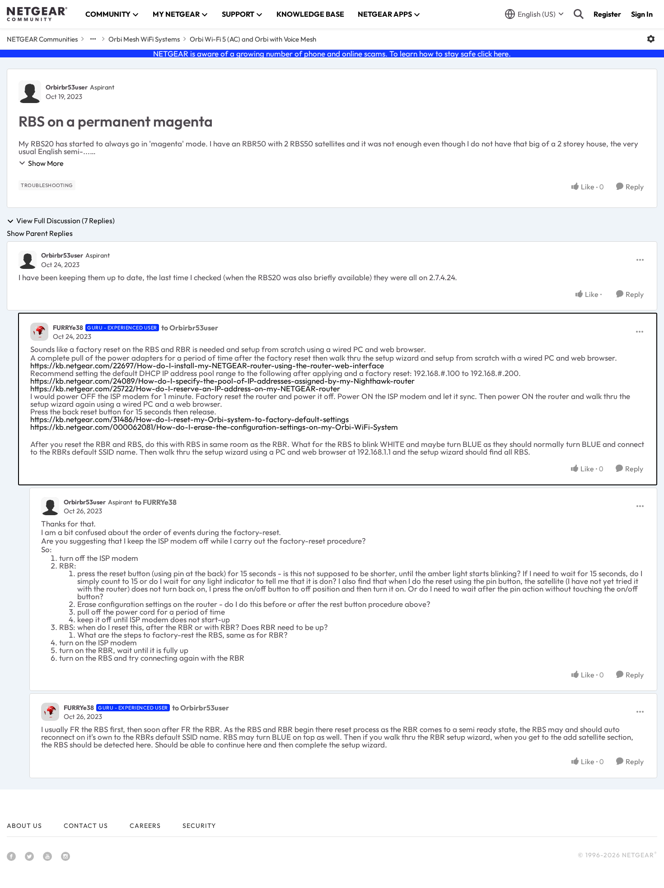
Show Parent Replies (40, 233)
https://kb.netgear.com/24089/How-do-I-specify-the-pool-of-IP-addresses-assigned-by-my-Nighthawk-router (222, 380)
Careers (145, 826)
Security (199, 826)
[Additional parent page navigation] (93, 39)
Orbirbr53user (67, 87)
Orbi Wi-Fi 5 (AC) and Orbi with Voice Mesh (253, 39)
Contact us (86, 826)
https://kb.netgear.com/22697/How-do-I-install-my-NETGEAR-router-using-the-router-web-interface (207, 365)
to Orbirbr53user (189, 327)
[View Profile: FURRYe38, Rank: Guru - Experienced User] (39, 332)
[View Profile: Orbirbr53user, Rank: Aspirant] (30, 91)
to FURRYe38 (156, 502)
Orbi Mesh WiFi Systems (144, 39)
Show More (46, 163)
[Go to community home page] (37, 14)
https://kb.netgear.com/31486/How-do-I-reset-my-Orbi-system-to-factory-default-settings (189, 419)
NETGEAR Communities (42, 39)
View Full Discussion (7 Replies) (65, 221)
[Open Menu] (651, 39)
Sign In (642, 14)
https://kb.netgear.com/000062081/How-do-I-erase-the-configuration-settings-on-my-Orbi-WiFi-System (214, 427)
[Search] (578, 14)
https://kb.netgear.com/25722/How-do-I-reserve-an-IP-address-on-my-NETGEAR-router (185, 388)
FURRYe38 (68, 327)
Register (607, 14)
